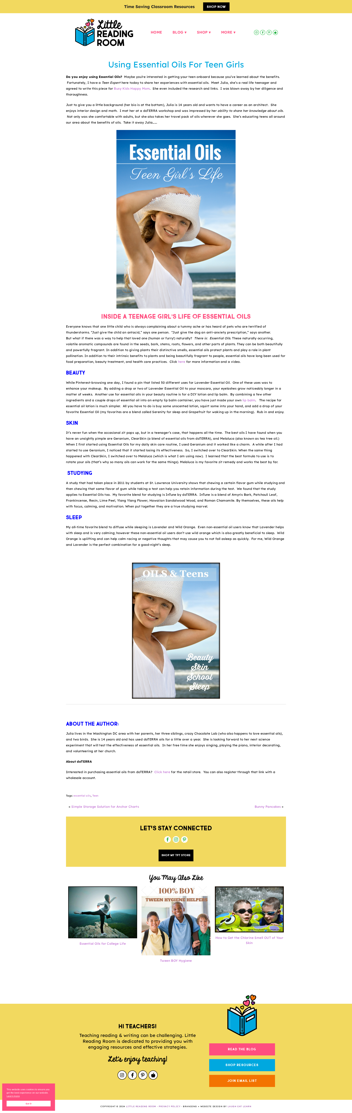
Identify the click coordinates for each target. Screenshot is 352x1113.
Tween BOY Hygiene (176, 960)
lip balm (249, 400)
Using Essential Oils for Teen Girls (176, 64)
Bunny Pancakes (268, 806)
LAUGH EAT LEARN (240, 1106)
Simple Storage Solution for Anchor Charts (105, 806)
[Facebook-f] (262, 32)
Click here (162, 772)
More (226, 32)
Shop (202, 32)
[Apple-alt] (275, 32)
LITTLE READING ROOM (141, 1106)
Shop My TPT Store (176, 855)
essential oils (82, 795)
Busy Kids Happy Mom (132, 88)
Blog (178, 32)
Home (156, 32)
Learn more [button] (13, 1096)
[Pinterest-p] (269, 32)
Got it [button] (28, 1103)
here (181, 362)
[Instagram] (256, 32)
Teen (95, 795)
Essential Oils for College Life (103, 943)
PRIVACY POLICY (169, 1106)
